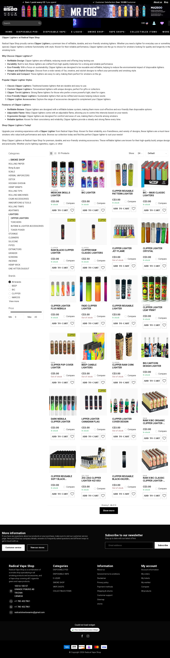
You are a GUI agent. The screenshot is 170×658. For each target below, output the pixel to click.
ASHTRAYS (13, 210)
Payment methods (105, 587)
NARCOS (16, 297)
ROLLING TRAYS (16, 206)
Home (9, 32)
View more (13, 301)
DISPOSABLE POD (27, 32)
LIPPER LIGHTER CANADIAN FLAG (91, 420)
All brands (16, 282)
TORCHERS (16, 222)
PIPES (11, 245)
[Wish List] (162, 23)
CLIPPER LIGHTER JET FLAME (122, 249)
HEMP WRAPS (15, 187)
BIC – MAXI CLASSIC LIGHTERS (154, 194)
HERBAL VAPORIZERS (18, 175)
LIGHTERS (13, 214)
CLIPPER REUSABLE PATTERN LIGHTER (122, 192)
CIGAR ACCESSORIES (18, 199)
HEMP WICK (14, 265)
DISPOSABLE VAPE (54, 32)
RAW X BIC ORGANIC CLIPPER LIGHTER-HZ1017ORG (154, 422)
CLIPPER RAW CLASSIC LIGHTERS (92, 251)
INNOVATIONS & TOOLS (19, 202)
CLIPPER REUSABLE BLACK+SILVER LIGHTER (122, 478)
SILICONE (13, 241)
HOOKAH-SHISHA (16, 183)
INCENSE (12, 261)
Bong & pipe (14, 167)
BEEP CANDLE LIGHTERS (89, 366)
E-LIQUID (76, 32)
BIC (13, 290)
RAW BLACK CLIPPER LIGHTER (62, 251)
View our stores (37, 547)
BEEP (14, 286)
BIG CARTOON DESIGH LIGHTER (152, 364)
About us (158, 2)
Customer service (13, 547)
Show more (108, 510)
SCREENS (13, 257)
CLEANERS (13, 237)
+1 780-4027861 (22, 601)
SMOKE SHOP (96, 32)
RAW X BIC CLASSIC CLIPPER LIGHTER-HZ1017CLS (153, 479)
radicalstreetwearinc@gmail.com (29, 612)
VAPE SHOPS (117, 32)
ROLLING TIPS (15, 191)
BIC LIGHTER (88, 192)
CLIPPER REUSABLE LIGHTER (122, 307)
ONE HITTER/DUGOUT (18, 268)
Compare (70, 203)
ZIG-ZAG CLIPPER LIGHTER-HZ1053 (91, 479)
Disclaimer (101, 578)
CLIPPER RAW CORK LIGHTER (123, 366)
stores (100, 604)
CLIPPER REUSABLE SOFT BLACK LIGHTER (61, 478)
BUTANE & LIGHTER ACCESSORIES (27, 226)
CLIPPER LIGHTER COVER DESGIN (122, 420)
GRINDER (12, 253)
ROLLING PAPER (16, 164)
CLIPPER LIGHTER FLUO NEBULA (60, 307)
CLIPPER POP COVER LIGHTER (62, 366)
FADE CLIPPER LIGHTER (89, 307)
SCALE (11, 171)
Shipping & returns (105, 591)
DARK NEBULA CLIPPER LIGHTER (60, 420)
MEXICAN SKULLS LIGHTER (60, 194)
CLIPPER (16, 293)
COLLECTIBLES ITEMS (143, 32)
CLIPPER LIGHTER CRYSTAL (152, 249)
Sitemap (100, 599)
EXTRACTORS (15, 249)
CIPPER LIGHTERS (20, 218)
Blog (166, 2)
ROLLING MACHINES (18, 195)
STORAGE (13, 233)
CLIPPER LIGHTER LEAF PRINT (152, 308)
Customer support (104, 595)
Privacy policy (103, 582)
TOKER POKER (18, 230)
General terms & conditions (108, 574)
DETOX (11, 179)
